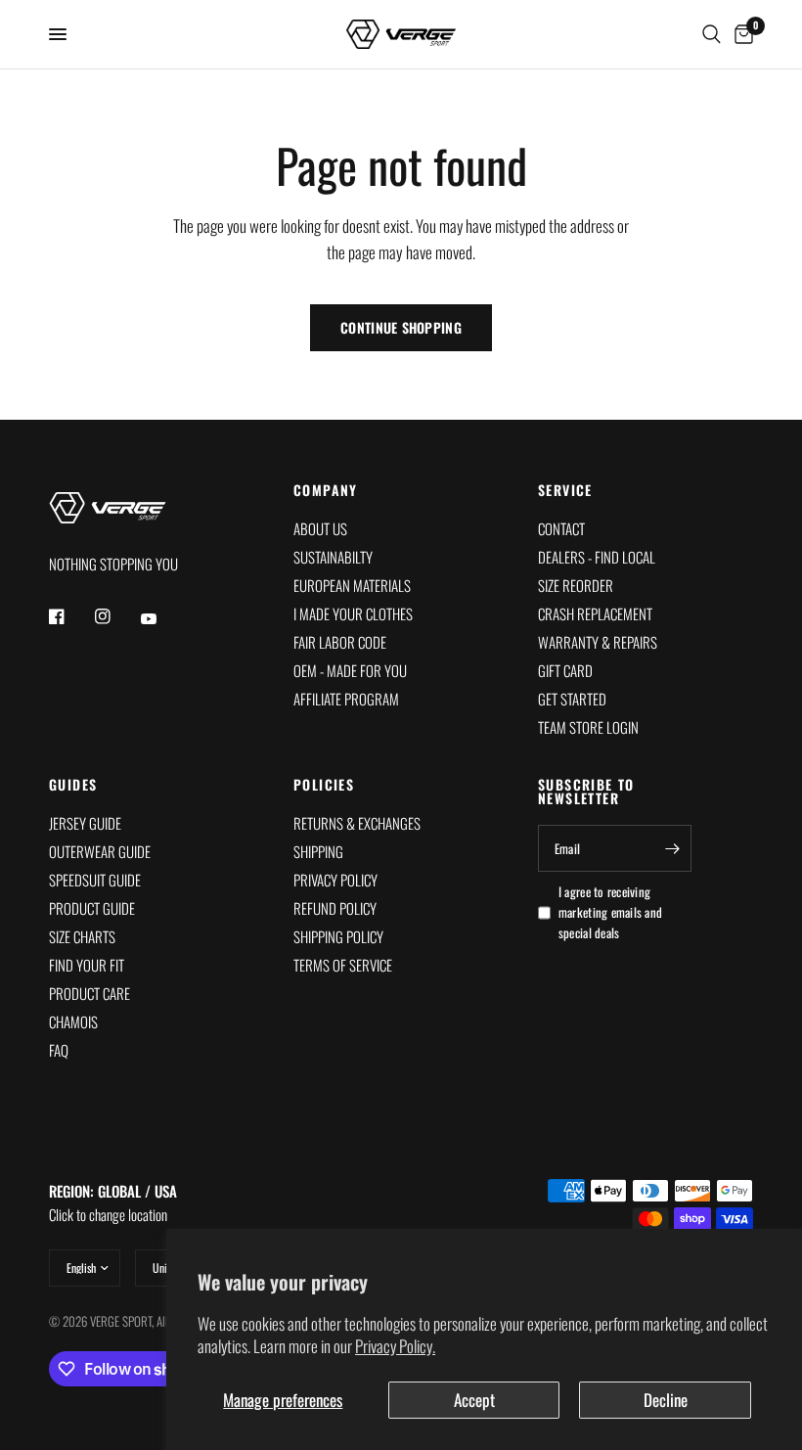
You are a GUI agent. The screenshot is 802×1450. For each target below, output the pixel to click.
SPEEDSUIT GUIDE (95, 879)
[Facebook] (70, 616)
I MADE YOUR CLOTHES (353, 613)
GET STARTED (572, 698)
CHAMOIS (73, 1021)
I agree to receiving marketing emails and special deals (610, 912)
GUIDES (73, 785)
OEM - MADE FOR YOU (350, 670)
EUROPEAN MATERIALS (352, 585)
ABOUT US (320, 528)
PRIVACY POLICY (335, 879)
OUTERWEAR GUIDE (100, 851)
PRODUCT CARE (89, 993)
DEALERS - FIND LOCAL (596, 556)
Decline (666, 1399)
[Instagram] (116, 616)
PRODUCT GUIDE (92, 908)
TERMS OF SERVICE (342, 964)
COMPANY (325, 490)
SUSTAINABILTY (333, 556)
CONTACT (561, 528)
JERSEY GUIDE (85, 823)
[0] (740, 34)
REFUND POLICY (335, 908)
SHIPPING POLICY (338, 936)
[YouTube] (162, 619)
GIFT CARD (565, 670)
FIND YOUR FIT (86, 964)
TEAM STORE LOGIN (588, 727)
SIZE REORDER (575, 585)
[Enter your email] (671, 848)
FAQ (58, 1050)
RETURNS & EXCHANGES (357, 823)
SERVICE (565, 490)
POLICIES (323, 785)
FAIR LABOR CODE (339, 642)
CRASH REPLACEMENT (595, 613)
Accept (474, 1399)
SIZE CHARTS (82, 936)
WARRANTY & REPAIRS (597, 642)
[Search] (711, 34)
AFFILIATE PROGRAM (346, 698)
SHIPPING (318, 851)
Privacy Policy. (395, 1346)
